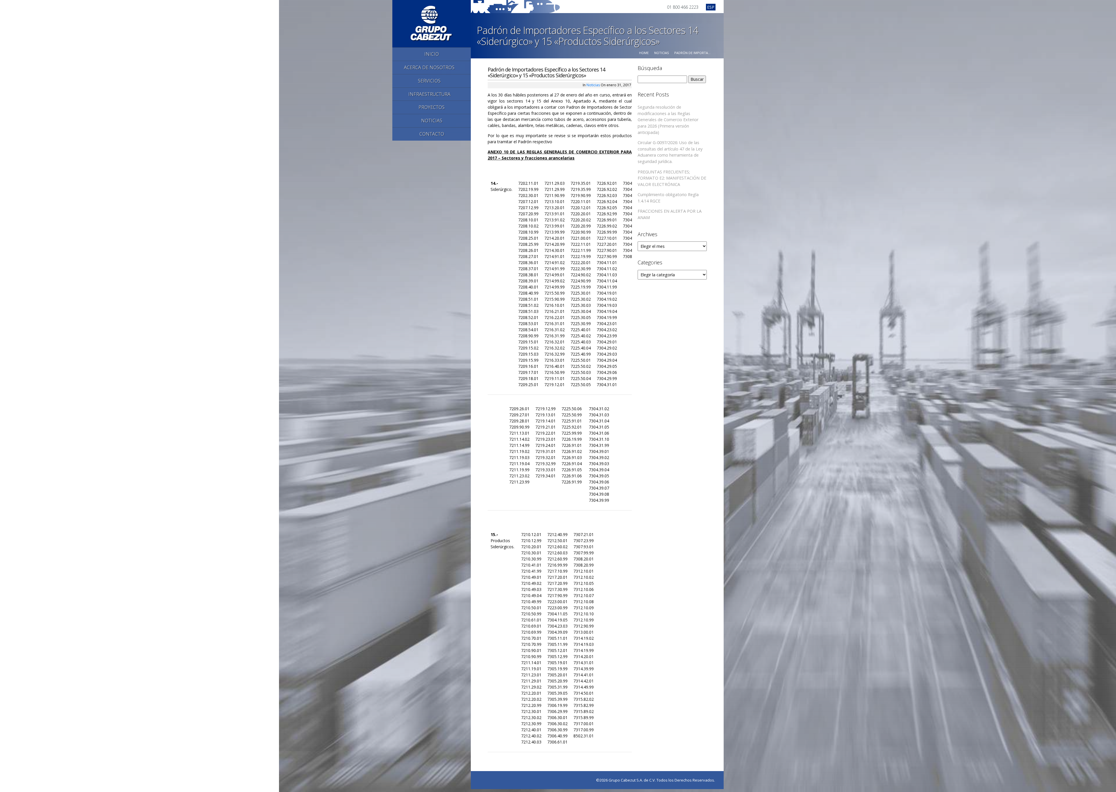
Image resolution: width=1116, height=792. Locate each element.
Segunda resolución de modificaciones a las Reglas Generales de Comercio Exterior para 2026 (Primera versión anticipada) (668, 119)
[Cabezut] (432, 23)
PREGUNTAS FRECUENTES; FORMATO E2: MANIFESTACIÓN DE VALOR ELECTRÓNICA (672, 178)
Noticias (661, 53)
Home (644, 53)
